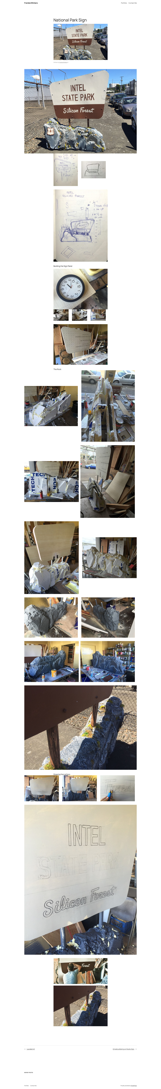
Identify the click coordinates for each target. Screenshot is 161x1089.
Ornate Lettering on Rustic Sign (123, 1049)
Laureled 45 (31, 1049)
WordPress (134, 1085)
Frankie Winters (31, 3)
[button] (65, 169)
